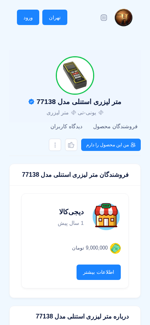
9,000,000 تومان (90, 248)
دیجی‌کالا (71, 212)
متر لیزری (58, 112)
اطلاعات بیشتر (98, 272)
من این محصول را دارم (107, 144)
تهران (55, 17)
